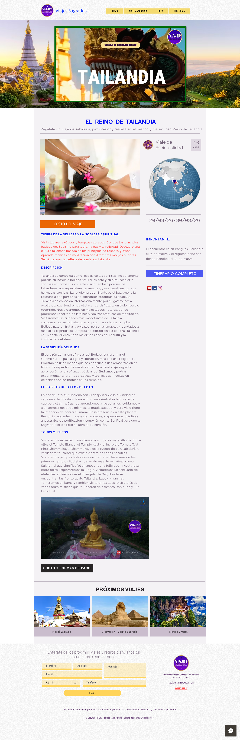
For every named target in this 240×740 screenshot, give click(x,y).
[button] (144, 555)
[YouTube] (149, 288)
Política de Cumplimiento (126, 709)
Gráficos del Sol (148, 717)
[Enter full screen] (180, 96)
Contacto (171, 709)
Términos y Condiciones (153, 709)
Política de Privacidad (75, 709)
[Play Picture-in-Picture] (174, 96)
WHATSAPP (181, 688)
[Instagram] (160, 288)
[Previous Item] (46, 176)
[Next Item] (134, 176)
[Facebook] (154, 288)
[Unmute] (66, 96)
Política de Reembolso (99, 709)
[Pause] (60, 96)
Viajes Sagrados (71, 10)
